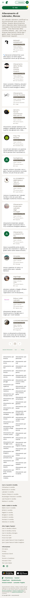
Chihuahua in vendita (8, 487)
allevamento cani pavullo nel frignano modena (21, 444)
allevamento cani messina (8, 447)
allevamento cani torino (8, 362)
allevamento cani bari (8, 367)
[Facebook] (3, 566)
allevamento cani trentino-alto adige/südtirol (21, 413)
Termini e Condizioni (8, 558)
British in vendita (7, 510)
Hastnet (16, 578)
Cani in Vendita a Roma (9, 531)
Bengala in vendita (7, 515)
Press (3, 556)
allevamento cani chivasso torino (8, 394)
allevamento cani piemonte (21, 357)
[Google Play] (8, 573)
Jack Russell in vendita (9, 499)
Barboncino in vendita (8, 489)
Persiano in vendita (8, 519)
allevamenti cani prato (21, 458)
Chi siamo (5, 549)
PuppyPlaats (6, 580)
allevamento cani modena (8, 477)
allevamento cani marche (21, 438)
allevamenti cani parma (21, 371)
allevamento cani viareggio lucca (8, 443)
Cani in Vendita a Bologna (9, 533)
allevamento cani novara (8, 418)
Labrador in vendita (8, 492)
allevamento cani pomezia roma (8, 456)
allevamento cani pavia (8, 404)
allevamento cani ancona (21, 429)
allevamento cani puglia (21, 434)
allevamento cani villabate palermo (21, 376)
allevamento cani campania (21, 367)
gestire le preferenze (17, 592)
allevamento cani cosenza (8, 422)
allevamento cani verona (8, 376)
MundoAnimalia (16, 580)
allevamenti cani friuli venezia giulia (21, 392)
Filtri (21, 7)
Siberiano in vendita (8, 522)
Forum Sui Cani (6, 535)
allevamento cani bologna (8, 408)
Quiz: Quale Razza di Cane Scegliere (13, 540)
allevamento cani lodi (21, 362)
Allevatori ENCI (6, 560)
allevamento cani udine (8, 461)
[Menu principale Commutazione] (3, 2)
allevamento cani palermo (8, 399)
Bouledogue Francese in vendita (11, 496)
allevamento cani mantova (8, 390)
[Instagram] (7, 566)
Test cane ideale (7, 563)
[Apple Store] (22, 573)
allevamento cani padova (21, 449)
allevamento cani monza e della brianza (21, 381)
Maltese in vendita (7, 501)
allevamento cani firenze (8, 371)
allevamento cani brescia (8, 357)
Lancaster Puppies (19, 582)
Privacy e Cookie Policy (18, 590)
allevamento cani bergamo (8, 452)
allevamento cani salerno (21, 468)
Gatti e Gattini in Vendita (9, 505)
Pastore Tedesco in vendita (10, 494)
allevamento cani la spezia (21, 472)
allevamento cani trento (21, 407)
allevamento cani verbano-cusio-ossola (21, 419)
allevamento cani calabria (21, 463)
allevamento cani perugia (8, 380)
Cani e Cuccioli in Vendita (10, 485)
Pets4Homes (9, 578)
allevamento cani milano (21, 454)
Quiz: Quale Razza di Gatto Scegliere (13, 542)
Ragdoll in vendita (7, 512)
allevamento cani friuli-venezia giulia (8, 471)
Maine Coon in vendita (8, 508)
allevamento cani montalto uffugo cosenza (8, 428)
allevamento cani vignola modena (21, 387)
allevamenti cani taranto (8, 466)
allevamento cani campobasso (21, 398)
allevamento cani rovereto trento (8, 433)
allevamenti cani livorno (21, 424)
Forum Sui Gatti (6, 537)
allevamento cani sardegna (8, 413)
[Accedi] (27, 2)
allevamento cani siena (8, 438)
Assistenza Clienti (7, 553)
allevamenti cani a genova (8, 385)
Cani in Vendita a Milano (9, 528)
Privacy (4, 551)
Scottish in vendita (7, 517)
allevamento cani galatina (21, 402)
